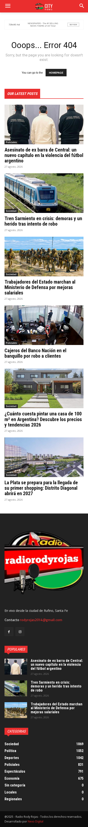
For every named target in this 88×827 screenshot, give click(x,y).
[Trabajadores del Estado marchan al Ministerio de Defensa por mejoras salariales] (44, 256)
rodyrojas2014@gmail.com (41, 620)
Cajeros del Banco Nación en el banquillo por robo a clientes (35, 353)
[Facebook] (9, 631)
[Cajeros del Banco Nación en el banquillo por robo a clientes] (44, 325)
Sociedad (11, 210)
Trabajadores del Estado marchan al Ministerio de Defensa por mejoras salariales (40, 287)
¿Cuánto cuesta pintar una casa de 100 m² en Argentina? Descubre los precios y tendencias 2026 (43, 419)
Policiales (11, 142)
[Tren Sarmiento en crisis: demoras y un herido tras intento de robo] (44, 193)
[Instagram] (20, 631)
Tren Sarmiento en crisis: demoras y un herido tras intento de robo (43, 221)
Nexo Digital (35, 821)
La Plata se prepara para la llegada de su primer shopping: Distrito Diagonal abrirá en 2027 (41, 488)
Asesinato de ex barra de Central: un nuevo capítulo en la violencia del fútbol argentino (44, 155)
